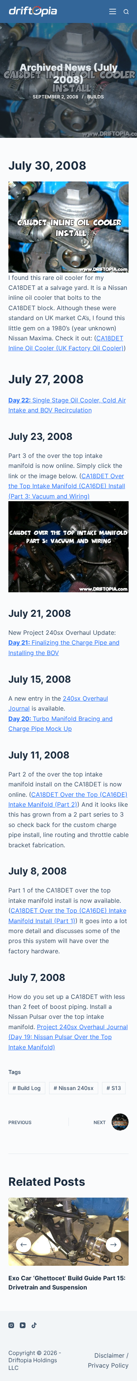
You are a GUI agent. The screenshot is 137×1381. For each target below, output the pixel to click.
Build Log (27, 1088)
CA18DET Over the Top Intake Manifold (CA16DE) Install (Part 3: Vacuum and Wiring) (66, 486)
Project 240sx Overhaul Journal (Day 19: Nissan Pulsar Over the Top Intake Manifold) (68, 1037)
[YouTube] (22, 1325)
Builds (95, 97)
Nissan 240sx (74, 1088)
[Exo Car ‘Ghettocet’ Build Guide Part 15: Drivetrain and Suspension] (68, 1232)
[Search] (126, 11)
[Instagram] (11, 1325)
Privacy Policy (108, 1365)
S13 (114, 1088)
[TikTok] (34, 1325)
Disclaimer (109, 1355)
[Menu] (112, 11)
